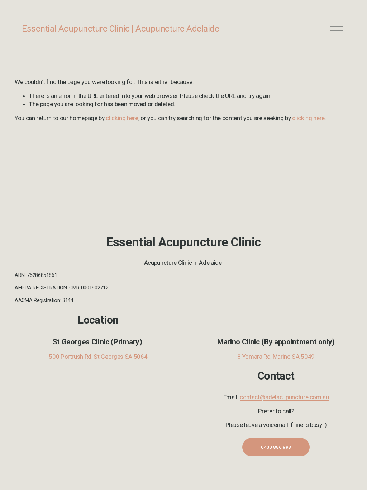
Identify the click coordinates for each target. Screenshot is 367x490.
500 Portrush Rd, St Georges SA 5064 (98, 356)
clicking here (122, 118)
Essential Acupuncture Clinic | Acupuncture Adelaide (120, 28)
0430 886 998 (276, 447)
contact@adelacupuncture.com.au (284, 397)
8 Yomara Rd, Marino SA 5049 (276, 356)
